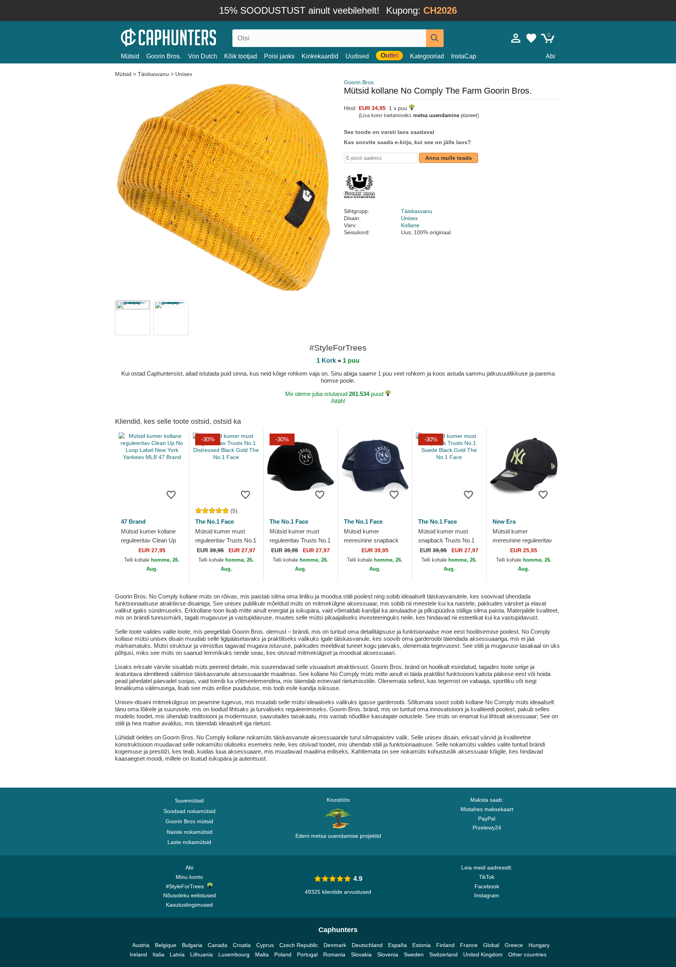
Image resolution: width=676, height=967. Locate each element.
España (397, 945)
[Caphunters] (189, 36)
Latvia (177, 954)
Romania (334, 954)
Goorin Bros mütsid (189, 821)
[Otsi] (435, 38)
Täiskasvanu (153, 74)
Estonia (421, 945)
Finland (445, 945)
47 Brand (133, 521)
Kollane (410, 225)
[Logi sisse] (516, 38)
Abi (550, 56)
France (469, 945)
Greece (514, 945)
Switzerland (443, 954)
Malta (262, 954)
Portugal (307, 954)
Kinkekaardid (320, 56)
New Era (504, 521)
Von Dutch (202, 56)
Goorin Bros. (163, 56)
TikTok (486, 877)
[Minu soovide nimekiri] (531, 38)
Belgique (165, 945)
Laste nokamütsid (189, 842)
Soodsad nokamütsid (190, 811)
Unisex (183, 74)
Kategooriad (427, 56)
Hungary (539, 945)
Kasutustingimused (189, 905)
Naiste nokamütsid (189, 832)
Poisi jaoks (279, 56)
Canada (217, 945)
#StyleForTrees (186, 886)
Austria (140, 945)
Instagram (486, 895)
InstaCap (463, 56)
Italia (158, 954)
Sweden (414, 954)
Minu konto (189, 877)
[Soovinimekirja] (171, 494)
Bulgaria (192, 945)
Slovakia (361, 954)
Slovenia (387, 954)
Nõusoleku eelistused (189, 895)
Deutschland (367, 945)
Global (491, 945)
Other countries (527, 954)
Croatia (242, 945)
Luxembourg (234, 954)
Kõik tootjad (240, 56)
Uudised (357, 56)
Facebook (487, 886)
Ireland (138, 954)
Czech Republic (298, 945)
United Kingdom (483, 954)
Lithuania (201, 954)
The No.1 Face (214, 521)
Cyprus (265, 945)
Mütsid (130, 56)
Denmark (335, 945)
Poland (282, 954)
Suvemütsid (189, 800)
